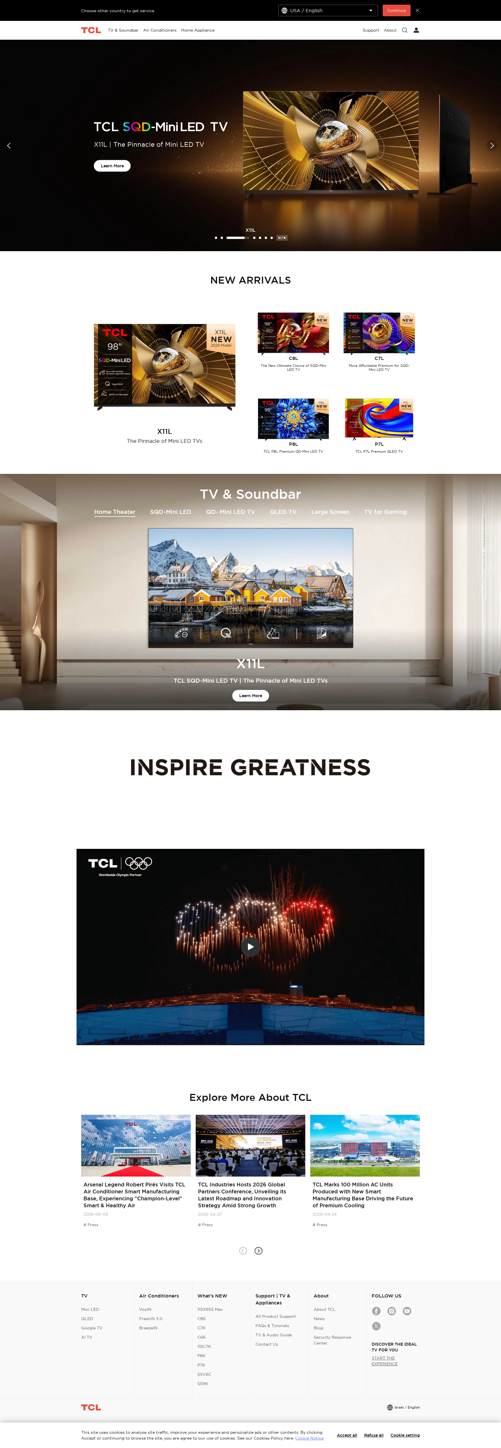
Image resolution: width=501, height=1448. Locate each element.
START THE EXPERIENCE (385, 1361)
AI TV (86, 1337)
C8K (201, 1318)
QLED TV (283, 512)
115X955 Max (210, 1309)
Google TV (92, 1328)
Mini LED (90, 1309)
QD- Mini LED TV (230, 512)
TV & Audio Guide (273, 1335)
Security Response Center (332, 1340)
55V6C (204, 1374)
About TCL (324, 1309)
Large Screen (330, 512)
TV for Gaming (385, 512)
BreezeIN (148, 1328)
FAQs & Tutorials (272, 1325)
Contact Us (266, 1344)
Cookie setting (405, 1435)
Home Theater (114, 512)
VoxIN (145, 1309)
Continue (396, 10)
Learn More (112, 170)
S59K (202, 1383)
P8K (201, 1355)
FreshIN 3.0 (150, 1318)
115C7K (204, 1346)
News (319, 1318)
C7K (201, 1328)
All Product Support (275, 1316)
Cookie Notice (309, 1438)
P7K (201, 1365)
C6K (201, 1337)
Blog (318, 1328)
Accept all (347, 1435)
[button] (9, 146)
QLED (87, 1318)
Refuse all (374, 1435)
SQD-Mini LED (170, 512)
